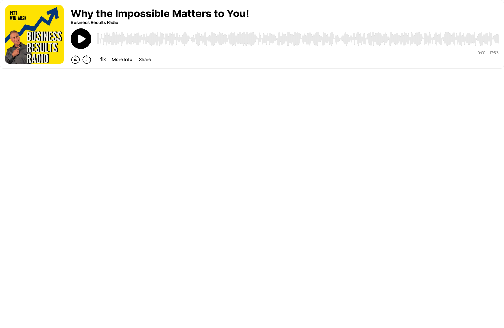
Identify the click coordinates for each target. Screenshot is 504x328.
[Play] (81, 38)
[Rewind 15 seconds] (75, 59)
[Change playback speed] (103, 59)
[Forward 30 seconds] (87, 59)
